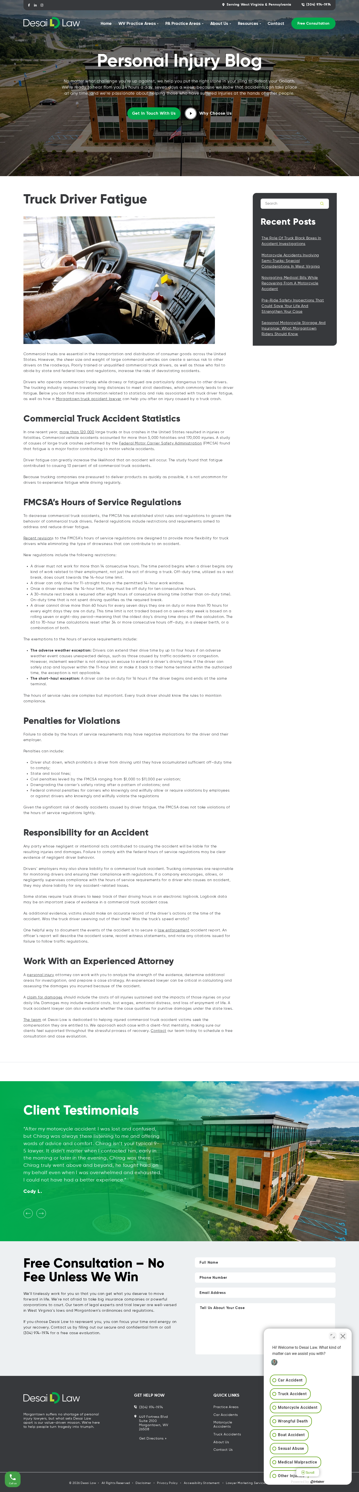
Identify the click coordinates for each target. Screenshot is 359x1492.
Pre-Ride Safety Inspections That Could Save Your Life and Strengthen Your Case (293, 306)
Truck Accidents (227, 1434)
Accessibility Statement (202, 1483)
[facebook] (29, 5)
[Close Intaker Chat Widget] (343, 1336)
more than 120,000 (77, 432)
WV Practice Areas (137, 24)
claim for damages (45, 997)
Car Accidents (225, 1415)
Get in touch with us (154, 113)
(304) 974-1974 (318, 4)
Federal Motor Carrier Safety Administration (160, 443)
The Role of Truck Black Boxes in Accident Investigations (291, 241)
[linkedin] (35, 5)
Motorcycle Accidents (222, 1424)
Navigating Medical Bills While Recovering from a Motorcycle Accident (290, 283)
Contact (276, 24)
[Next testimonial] (41, 1213)
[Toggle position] (333, 1336)
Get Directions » (153, 1438)
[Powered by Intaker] (317, 1481)
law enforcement (173, 930)
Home (106, 24)
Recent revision (37, 538)
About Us (221, 1442)
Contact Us (223, 1450)
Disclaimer (143, 1483)
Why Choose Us (215, 113)
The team (32, 1020)
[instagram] (42, 5)
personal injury (40, 975)
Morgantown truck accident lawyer (88, 399)
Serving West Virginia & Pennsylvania (259, 4)
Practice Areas (226, 1407)
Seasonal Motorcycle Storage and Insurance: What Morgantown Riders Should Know (294, 328)
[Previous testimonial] (28, 1213)
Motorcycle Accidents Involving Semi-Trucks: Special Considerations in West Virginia (291, 260)
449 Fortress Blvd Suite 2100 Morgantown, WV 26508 (154, 1423)
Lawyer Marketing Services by (249, 1483)
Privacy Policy (167, 1483)
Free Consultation (313, 23)
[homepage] (51, 23)
